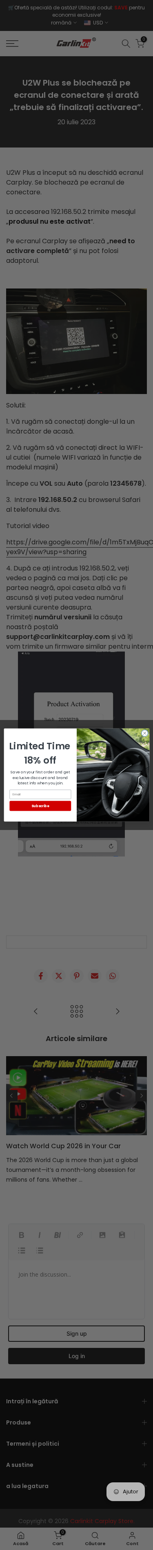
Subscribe (40, 806)
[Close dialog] (144, 733)
